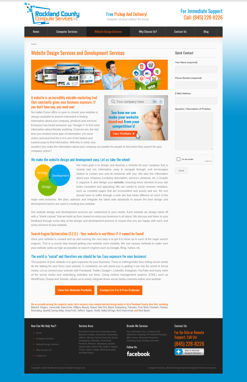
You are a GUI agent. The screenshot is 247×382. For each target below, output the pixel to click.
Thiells (97, 310)
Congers (44, 307)
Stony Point (70, 310)
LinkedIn (118, 270)
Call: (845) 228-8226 (203, 17)
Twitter (96, 270)
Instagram (131, 270)
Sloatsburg (36, 310)
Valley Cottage (108, 310)
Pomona (164, 307)
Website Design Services (108, 31)
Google (114, 247)
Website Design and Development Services (186, 368)
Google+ (107, 270)
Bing (123, 247)
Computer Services (66, 31)
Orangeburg (121, 307)
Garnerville (54, 307)
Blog (206, 31)
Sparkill (46, 310)
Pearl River (143, 307)
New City (102, 307)
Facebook (85, 270)
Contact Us (180, 31)
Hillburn (77, 307)
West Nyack (144, 310)
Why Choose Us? (148, 31)
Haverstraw (66, 307)
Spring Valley (57, 310)
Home (36, 31)
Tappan (89, 310)
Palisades (132, 307)
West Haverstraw (124, 310)
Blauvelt (35, 307)
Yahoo (131, 247)
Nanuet (93, 307)
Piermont (154, 307)
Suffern (81, 310)
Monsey (85, 307)
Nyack (111, 307)
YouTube (143, 270)
